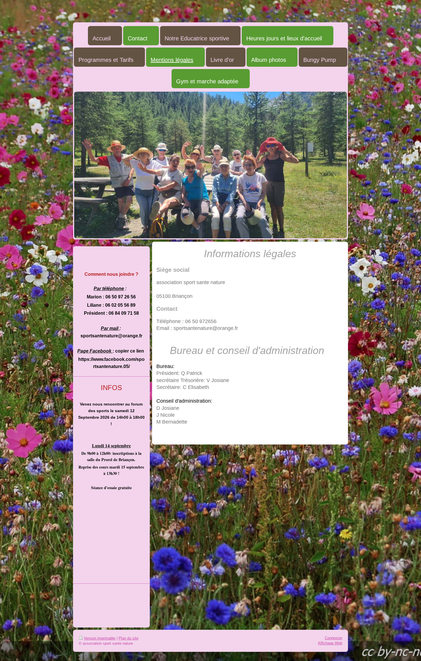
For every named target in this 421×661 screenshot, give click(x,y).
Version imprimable (99, 638)
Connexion (333, 638)
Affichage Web (330, 643)
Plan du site (128, 638)
